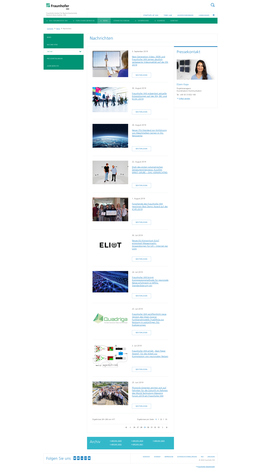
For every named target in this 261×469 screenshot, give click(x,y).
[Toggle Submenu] (80, 51)
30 (166, 419)
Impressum (169, 457)
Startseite (50, 29)
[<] (130, 427)
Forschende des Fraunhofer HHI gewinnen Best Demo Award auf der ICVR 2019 (150, 206)
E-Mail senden (184, 99)
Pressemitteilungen (54, 59)
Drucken (211, 457)
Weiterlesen (141, 75)
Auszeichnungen (185, 15)
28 (141, 427)
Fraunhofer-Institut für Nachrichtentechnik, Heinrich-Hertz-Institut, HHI (61, 14)
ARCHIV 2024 (138, 441)
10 (156, 419)
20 (161, 419)
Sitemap (157, 457)
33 (159, 427)
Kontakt (146, 457)
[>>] (166, 427)
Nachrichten (52, 45)
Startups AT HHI (150, 15)
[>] (162, 427)
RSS (202, 457)
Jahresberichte (53, 66)
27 (138, 427)
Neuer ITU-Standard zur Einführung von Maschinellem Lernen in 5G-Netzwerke (149, 133)
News (58, 29)
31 (152, 427)
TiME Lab (168, 15)
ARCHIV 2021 (138, 444)
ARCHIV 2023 (159, 441)
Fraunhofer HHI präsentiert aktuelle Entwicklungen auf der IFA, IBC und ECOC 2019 (149, 96)
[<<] (126, 427)
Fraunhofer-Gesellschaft (206, 467)
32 (155, 427)
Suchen (212, 5)
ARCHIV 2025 (116, 441)
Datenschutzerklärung (187, 457)
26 (134, 427)
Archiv (50, 52)
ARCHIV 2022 (116, 444)
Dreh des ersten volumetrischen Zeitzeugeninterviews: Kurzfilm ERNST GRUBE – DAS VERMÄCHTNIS (149, 170)
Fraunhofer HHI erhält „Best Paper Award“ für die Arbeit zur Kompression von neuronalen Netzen (150, 354)
